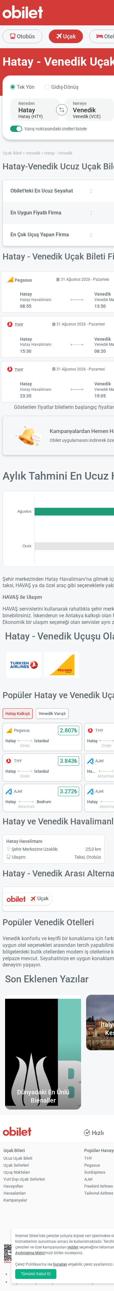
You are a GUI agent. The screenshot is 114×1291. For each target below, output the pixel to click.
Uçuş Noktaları (16, 1172)
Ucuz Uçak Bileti (17, 1158)
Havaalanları (14, 1193)
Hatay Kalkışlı (17, 713)
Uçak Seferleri (16, 1165)
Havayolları (13, 1186)
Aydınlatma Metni (30, 1253)
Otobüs (25, 36)
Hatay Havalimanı (24, 841)
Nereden (26, 103)
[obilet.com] (38, 18)
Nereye (79, 103)
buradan (60, 1264)
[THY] (23, 665)
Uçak (69, 36)
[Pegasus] (61, 665)
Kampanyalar (15, 1200)
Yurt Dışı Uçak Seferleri (24, 1179)
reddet (72, 1247)
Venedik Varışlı (52, 713)
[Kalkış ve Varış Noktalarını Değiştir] (61, 109)
